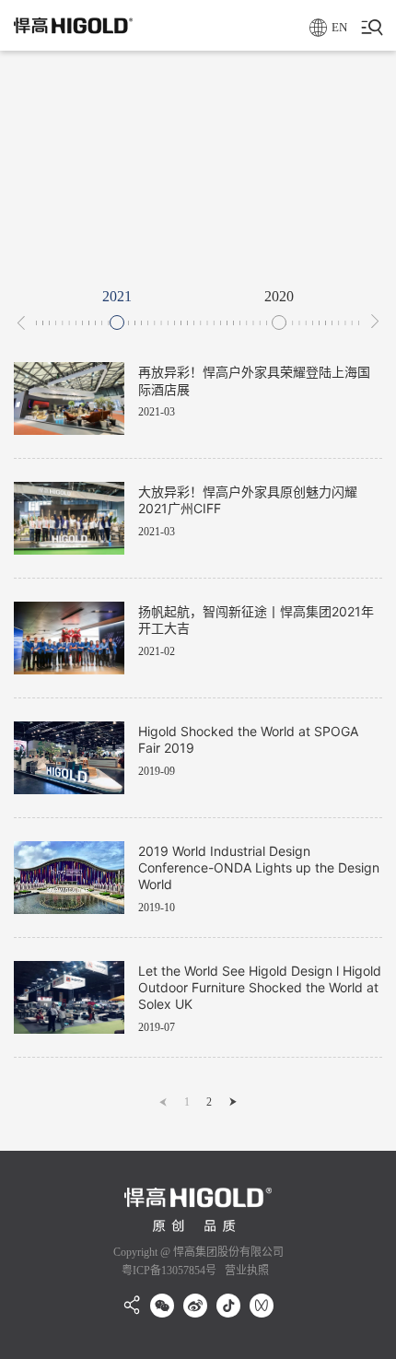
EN (339, 27)
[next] (233, 1102)
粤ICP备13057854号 (169, 1270)
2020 (279, 296)
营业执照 (245, 1270)
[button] (21, 322)
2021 (117, 296)
